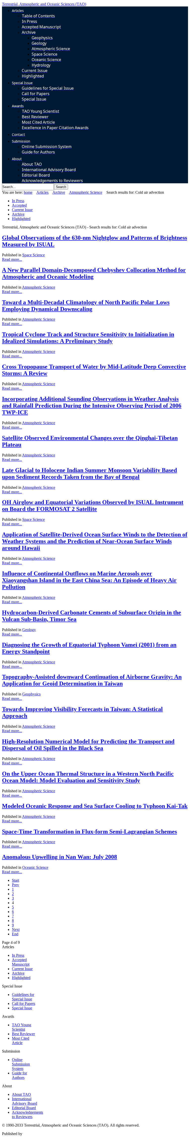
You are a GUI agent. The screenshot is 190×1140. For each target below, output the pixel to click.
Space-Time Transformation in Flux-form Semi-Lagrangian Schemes (89, 831)
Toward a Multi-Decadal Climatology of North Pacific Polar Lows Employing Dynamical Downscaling (85, 305)
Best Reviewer (23, 1034)
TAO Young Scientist (21, 1027)
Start (15, 880)
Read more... (12, 259)
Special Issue (22, 1008)
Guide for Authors (19, 1075)
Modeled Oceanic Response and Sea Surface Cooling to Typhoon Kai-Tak (95, 806)
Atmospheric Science (85, 192)
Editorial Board (24, 1108)
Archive (58, 192)
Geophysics (31, 694)
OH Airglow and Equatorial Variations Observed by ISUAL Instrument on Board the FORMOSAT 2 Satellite (92, 505)
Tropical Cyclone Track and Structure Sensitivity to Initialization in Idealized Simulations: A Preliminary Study (88, 337)
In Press (18, 201)
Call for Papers (23, 1003)
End (15, 934)
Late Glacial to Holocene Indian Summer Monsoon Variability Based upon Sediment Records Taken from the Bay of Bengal (89, 473)
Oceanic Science (35, 867)
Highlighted (21, 219)
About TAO (21, 1094)
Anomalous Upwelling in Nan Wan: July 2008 (59, 857)
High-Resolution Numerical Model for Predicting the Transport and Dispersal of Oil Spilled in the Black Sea (88, 744)
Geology (29, 630)
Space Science (33, 255)
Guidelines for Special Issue (23, 996)
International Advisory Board (24, 1101)
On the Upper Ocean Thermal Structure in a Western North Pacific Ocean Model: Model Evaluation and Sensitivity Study (88, 777)
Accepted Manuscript (20, 962)
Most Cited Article (20, 1040)
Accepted (19, 205)
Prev (15, 885)
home (28, 192)
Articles (42, 192)
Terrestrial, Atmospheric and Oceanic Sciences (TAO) (44, 4)
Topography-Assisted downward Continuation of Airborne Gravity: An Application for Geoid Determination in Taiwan (92, 680)
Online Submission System (21, 1064)
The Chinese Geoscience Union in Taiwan (56, 1134)
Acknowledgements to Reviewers (27, 1114)
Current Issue (22, 210)
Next (16, 929)
